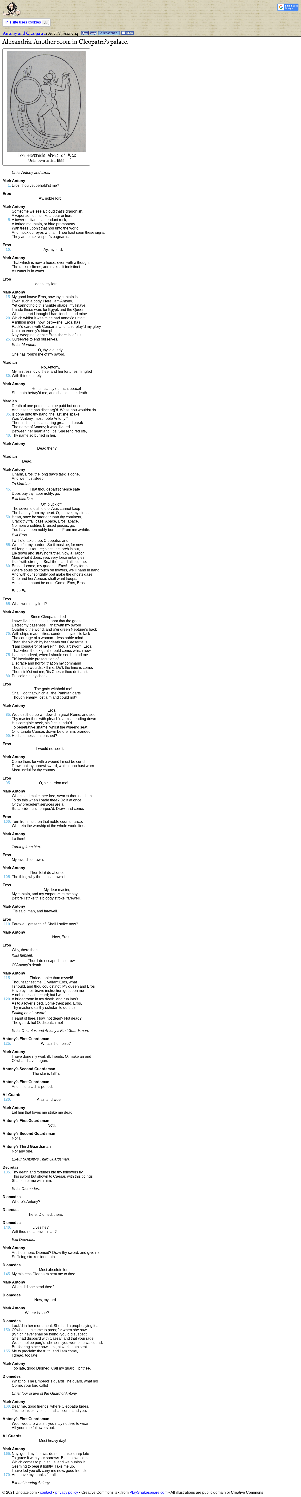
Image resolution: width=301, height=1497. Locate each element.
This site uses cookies (22, 22)
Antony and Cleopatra (24, 33)
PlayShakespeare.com (148, 1492)
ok (45, 22)
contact (46, 1492)
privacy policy (66, 1492)
